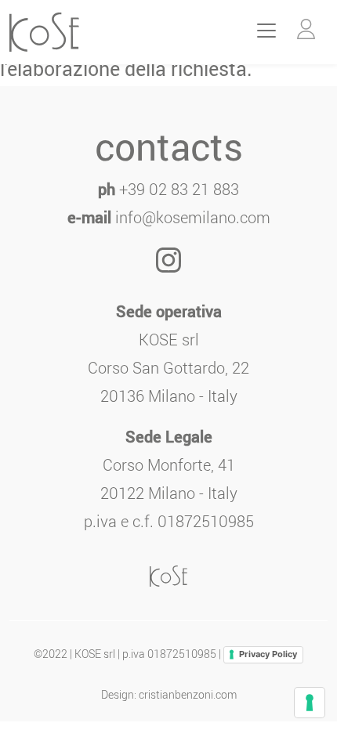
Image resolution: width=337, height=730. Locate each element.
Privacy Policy (268, 654)
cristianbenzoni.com (188, 694)
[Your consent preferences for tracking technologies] (309, 702)
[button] (306, 29)
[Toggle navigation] (266, 30)
